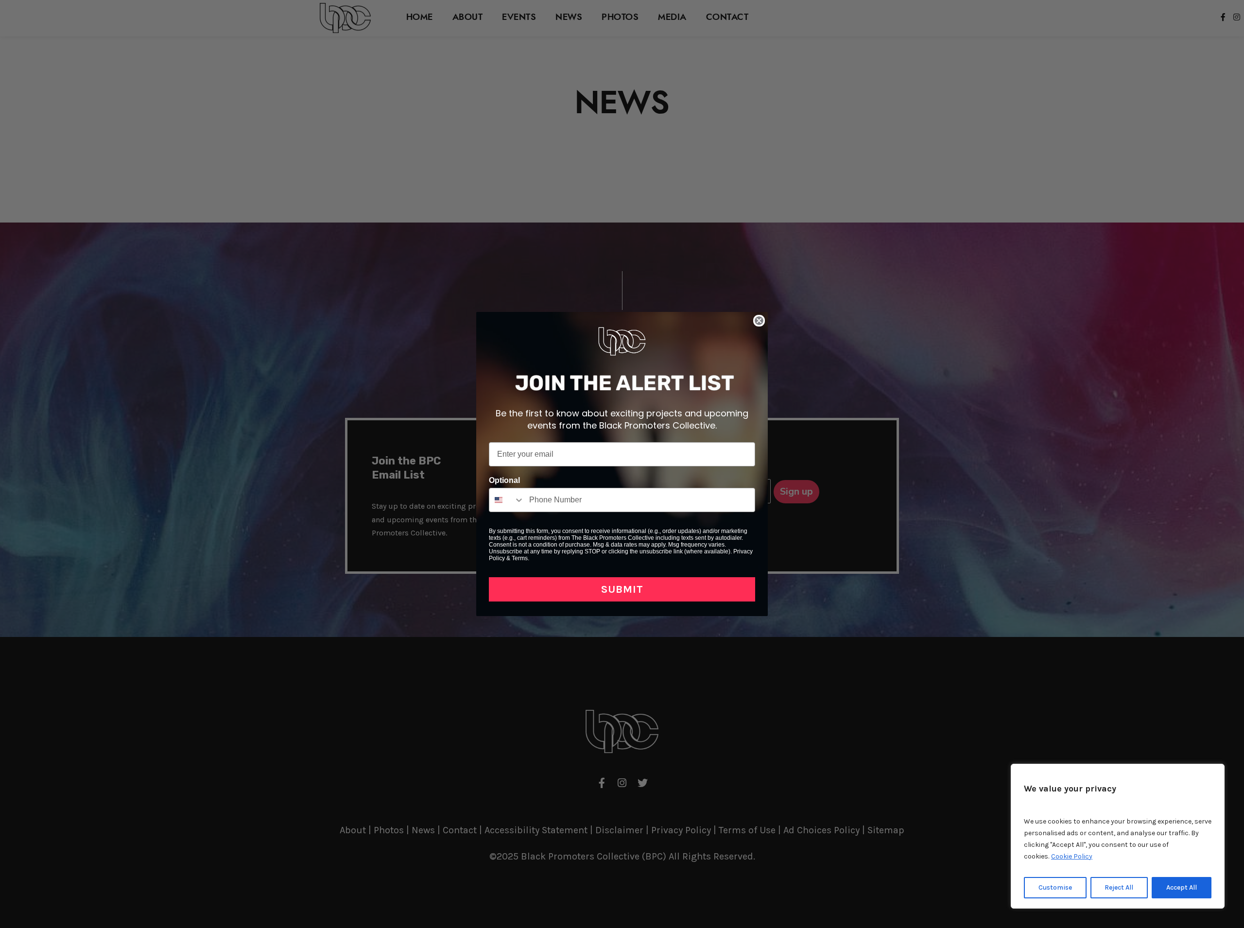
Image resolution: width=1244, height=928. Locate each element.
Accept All (1181, 887)
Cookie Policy (1071, 856)
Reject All (1119, 887)
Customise (1055, 887)
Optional (504, 480)
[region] (1118, 836)
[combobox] (506, 500)
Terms (520, 558)
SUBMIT (622, 589)
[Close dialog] (759, 321)
